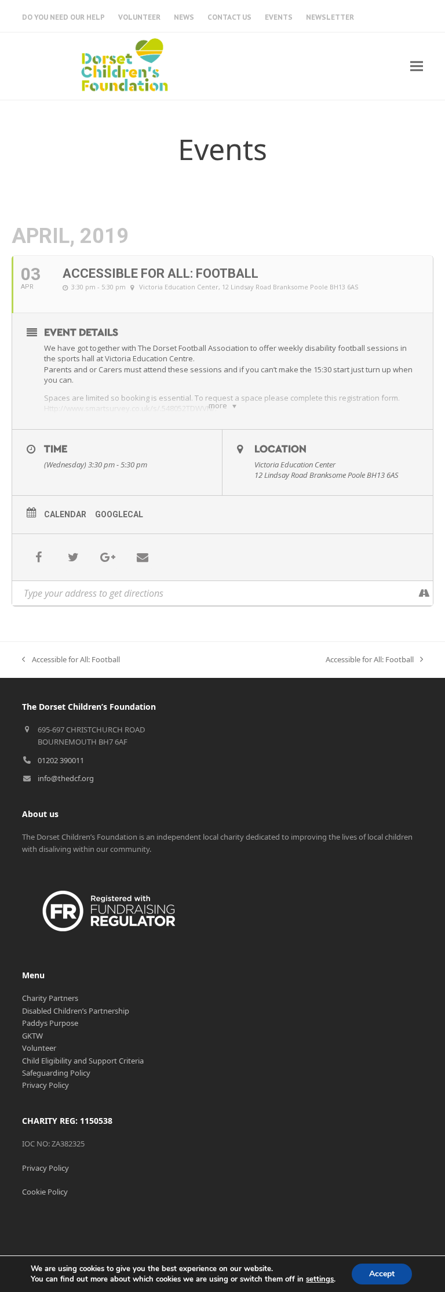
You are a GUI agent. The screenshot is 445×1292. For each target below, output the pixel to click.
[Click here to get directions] (424, 593)
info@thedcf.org (66, 778)
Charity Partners (50, 998)
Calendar (65, 514)
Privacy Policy (45, 1085)
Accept (382, 1273)
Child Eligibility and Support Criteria (83, 1060)
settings (320, 1279)
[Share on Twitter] (73, 557)
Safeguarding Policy (56, 1073)
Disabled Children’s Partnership (75, 1011)
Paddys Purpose (50, 1023)
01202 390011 (61, 760)
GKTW (32, 1035)
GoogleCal (119, 514)
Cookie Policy (45, 1191)
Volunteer (39, 1048)
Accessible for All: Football (70, 660)
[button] (416, 66)
